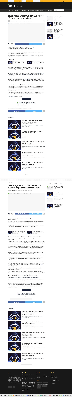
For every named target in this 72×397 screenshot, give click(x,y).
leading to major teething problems (28, 74)
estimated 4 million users (26, 79)
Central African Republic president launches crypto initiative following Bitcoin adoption (27, 84)
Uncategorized (46, 376)
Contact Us (50, 10)
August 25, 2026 (16, 63)
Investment (24, 108)
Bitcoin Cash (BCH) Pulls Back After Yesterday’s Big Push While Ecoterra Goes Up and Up (58, 24)
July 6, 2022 (18, 190)
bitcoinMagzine (39, 382)
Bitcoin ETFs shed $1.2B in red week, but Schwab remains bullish (58, 30)
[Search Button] (63, 10)
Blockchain (25, 190)
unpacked (32, 55)
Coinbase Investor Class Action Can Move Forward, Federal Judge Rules (19, 62)
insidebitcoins (45, 384)
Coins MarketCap (15, 10)
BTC (17, 73)
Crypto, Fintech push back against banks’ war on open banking (58, 17)
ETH (35, 283)
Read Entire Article (26, 98)
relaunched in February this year (36, 78)
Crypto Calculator (31, 10)
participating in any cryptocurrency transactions (17, 259)
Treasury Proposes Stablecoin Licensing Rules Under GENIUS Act (38, 62)
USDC (24, 275)
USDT (27, 222)
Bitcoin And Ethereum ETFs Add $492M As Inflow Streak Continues (32, 163)
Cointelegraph (12, 108)
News (45, 10)
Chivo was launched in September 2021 (15, 72)
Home (10, 10)
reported (29, 226)
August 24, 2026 (35, 63)
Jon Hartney (25, 123)
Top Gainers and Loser (39, 10)
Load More (26, 174)
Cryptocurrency (18, 108)
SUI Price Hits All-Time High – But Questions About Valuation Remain (58, 35)
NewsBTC (38, 387)
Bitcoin (11, 182)
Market (31, 190)
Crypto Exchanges (23, 10)
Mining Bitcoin (29, 108)
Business (28, 190)
